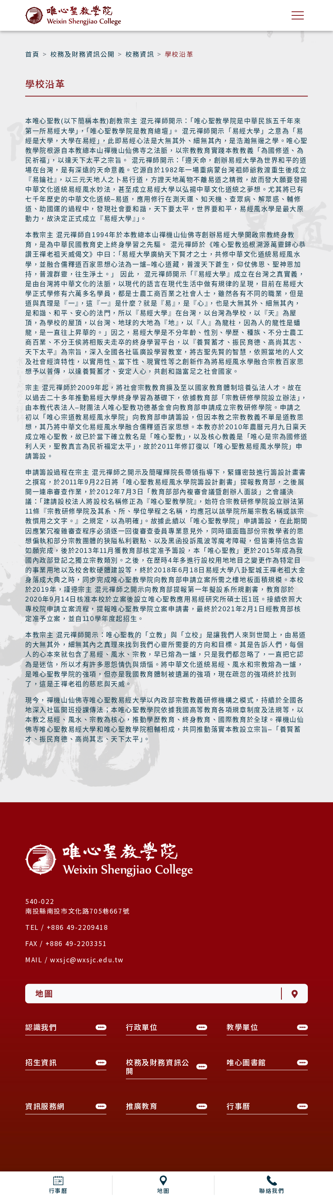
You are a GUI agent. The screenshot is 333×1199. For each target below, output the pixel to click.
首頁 (32, 55)
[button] (65, 1029)
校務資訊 (139, 55)
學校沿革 (179, 55)
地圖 (163, 1190)
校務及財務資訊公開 (82, 55)
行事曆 (58, 1190)
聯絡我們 (271, 1190)
